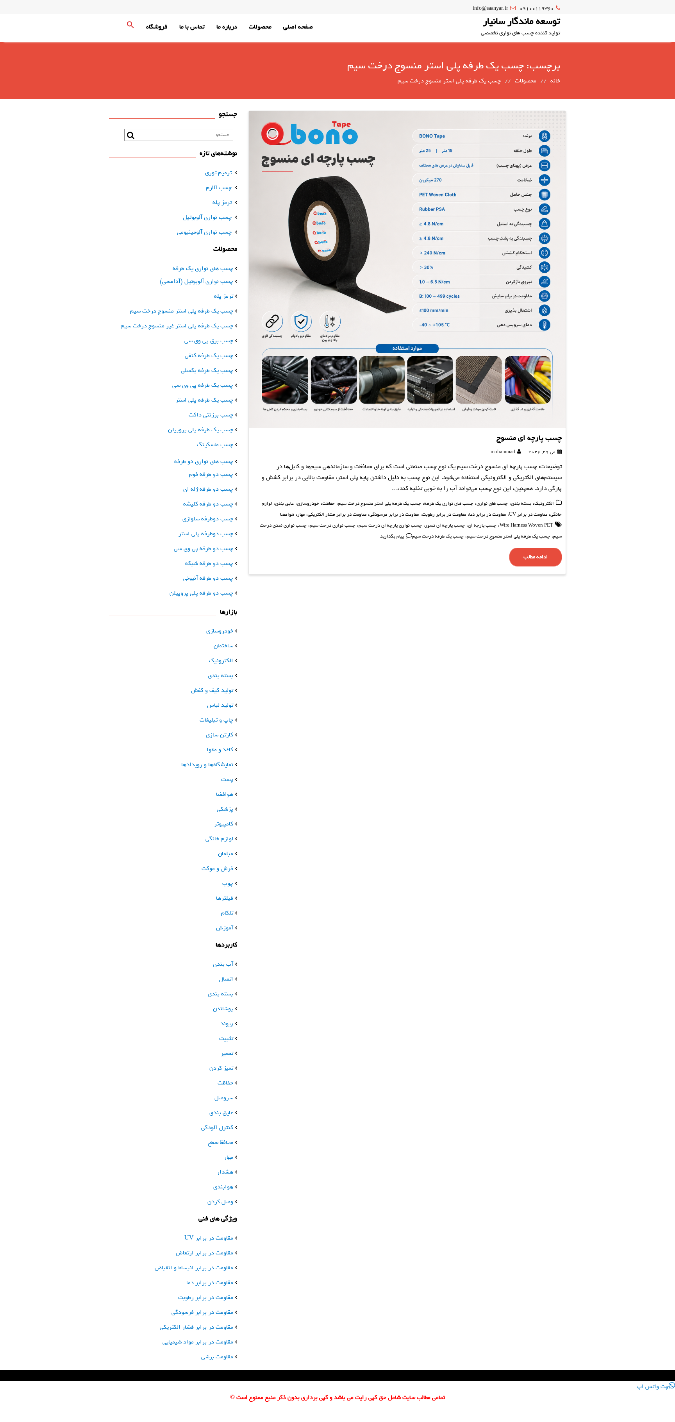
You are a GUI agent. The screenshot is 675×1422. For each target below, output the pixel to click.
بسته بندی (521, 503)
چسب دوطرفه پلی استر (206, 533)
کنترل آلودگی (217, 1127)
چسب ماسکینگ (215, 444)
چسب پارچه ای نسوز (445, 525)
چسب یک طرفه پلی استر (204, 400)
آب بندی (223, 964)
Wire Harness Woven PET (526, 525)
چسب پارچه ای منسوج (529, 438)
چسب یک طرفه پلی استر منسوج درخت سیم (379, 503)
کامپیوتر (223, 824)
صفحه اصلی (298, 27)
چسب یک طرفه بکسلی (207, 370)
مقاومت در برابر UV (528, 514)
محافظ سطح (220, 1142)
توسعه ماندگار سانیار (521, 21)
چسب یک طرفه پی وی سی (202, 385)
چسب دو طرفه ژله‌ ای (208, 489)
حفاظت (328, 503)
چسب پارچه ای (482, 525)
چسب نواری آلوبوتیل (207, 217)
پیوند (226, 1023)
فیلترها (224, 898)
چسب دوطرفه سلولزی (207, 518)
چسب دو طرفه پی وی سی (203, 548)
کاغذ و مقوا (220, 749)
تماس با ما (192, 27)
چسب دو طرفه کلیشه (208, 504)
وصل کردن (220, 1201)
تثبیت (226, 1038)
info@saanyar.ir (490, 8)
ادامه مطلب (535, 556)
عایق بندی (284, 503)
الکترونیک (544, 503)
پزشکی (225, 809)
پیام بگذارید (392, 536)
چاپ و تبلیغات (216, 720)
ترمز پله (222, 202)
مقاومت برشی (217, 1356)
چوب (227, 883)
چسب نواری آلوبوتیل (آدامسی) (196, 281)
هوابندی (223, 1187)
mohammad (503, 452)
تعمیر (227, 1053)
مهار (301, 514)
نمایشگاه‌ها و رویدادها (207, 764)
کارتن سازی (219, 735)
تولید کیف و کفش (212, 690)
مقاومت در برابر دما (487, 514)
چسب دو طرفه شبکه (209, 563)
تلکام (227, 913)
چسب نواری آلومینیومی (204, 232)
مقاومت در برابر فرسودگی (394, 514)
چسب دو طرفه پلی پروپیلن (201, 593)
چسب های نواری (492, 503)
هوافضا (287, 514)
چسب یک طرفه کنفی (209, 355)
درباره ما (226, 27)
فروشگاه (157, 27)
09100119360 (537, 8)
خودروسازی (308, 503)
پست (227, 779)
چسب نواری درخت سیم (332, 525)
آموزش (224, 928)
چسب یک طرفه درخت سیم (438, 536)
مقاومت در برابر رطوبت (444, 514)
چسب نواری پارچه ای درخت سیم (390, 525)
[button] (130, 27)
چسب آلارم (219, 187)
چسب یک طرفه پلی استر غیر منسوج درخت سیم (177, 325)
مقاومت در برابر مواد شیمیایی (197, 1342)
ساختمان (223, 645)
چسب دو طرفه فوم (211, 474)
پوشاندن (223, 1008)
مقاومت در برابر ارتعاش (204, 1253)
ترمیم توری (218, 172)
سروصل (223, 1097)
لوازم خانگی (219, 838)
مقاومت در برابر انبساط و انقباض (194, 1267)
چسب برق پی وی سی (208, 340)
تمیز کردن (221, 1068)
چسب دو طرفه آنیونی (208, 578)
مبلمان (225, 853)
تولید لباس (220, 705)
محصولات (260, 27)
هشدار (225, 1172)
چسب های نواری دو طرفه (203, 461)
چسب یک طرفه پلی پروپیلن (200, 429)
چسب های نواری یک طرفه (448, 503)
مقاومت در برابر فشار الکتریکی (337, 514)
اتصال (226, 979)
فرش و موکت (217, 868)
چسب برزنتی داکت (211, 415)
